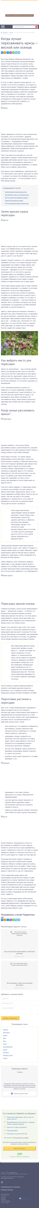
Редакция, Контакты (7, 1190)
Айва (4, 1038)
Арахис (5, 1058)
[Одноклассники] (5, 52)
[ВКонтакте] (2, 52)
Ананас (5, 1049)
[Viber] (10, 52)
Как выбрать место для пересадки (17, 195)
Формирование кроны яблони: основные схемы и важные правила (21, 1123)
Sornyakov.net (13, 1172)
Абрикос (5, 1029)
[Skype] (16, 52)
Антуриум (6, 1052)
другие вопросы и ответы (20, 1138)
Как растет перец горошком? (17, 1127)
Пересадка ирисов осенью (14, 200)
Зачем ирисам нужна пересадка (16, 192)
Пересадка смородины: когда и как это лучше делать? (20, 1118)
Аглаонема (6, 1032)
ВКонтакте (2, 1182)
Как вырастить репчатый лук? (17, 1134)
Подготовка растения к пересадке (17, 203)
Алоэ (4, 1041)
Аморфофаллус (8, 1047)
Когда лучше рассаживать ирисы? (16, 198)
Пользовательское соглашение (10, 1187)
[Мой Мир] (8, 52)
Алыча (5, 1044)
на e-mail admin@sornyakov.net (12, 1177)
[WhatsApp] (13, 52)
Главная (5, 32)
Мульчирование (12, 1130)
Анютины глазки (7, 1055)
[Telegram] (19, 52)
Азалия (5, 1035)
